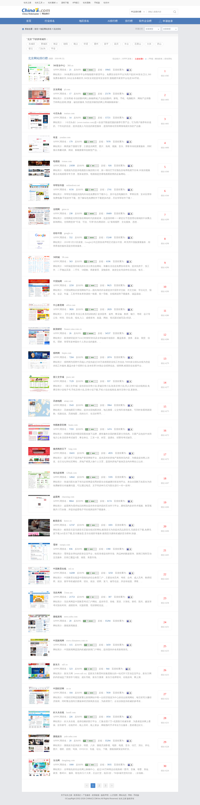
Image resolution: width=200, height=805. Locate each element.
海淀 (55, 44)
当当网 (56, 760)
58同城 (56, 257)
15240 (109, 237)
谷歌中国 (57, 233)
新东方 (56, 664)
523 (70, 669)
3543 (71, 405)
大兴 (149, 44)
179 (70, 141)
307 (110, 597)
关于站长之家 (66, 795)
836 (70, 549)
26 (70, 333)
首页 (28, 21)
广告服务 (86, 795)
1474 (109, 429)
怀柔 (86, 44)
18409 (109, 213)
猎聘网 (56, 353)
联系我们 (77, 795)
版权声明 (104, 795)
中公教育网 (58, 305)
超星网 (56, 497)
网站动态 (123, 795)
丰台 (126, 44)
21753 (72, 597)
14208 (72, 573)
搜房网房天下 (59, 449)
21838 (72, 165)
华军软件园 (58, 185)
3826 (71, 309)
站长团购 (86, 3)
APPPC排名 (127, 59)
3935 (109, 764)
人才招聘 (114, 795)
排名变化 (168, 59)
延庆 (116, 44)
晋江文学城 (58, 377)
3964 (109, 405)
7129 (71, 381)
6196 (108, 261)
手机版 (136, 795)
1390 (108, 549)
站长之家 (27, 3)
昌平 (106, 44)
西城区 (44, 44)
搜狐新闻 (57, 616)
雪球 (55, 545)
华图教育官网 (59, 425)
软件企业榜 (145, 21)
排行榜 (129, 21)
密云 (31, 48)
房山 (159, 44)
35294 (107, 621)
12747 (72, 525)
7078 (108, 141)
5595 (110, 477)
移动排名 (158, 59)
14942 (72, 477)
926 (110, 165)
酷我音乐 (57, 521)
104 (70, 693)
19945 (107, 70)
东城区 (32, 44)
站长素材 (52, 3)
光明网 (56, 209)
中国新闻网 (58, 640)
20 (70, 621)
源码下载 (65, 3)
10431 (72, 453)
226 (70, 717)
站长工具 (38, 3)
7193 (71, 429)
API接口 (75, 3)
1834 (108, 717)
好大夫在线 (58, 712)
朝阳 (65, 44)
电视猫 (56, 161)
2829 (109, 309)
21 (70, 70)
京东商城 (57, 89)
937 (108, 381)
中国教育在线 (59, 569)
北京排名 (57, 29)
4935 (110, 453)
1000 (71, 764)
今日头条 (57, 113)
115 (70, 645)
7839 (108, 693)
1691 (110, 525)
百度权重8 (139, 59)
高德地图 (57, 401)
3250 (110, 573)
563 (70, 261)
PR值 (151, 59)
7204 (71, 357)
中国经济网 (58, 688)
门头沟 (42, 48)
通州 (96, 44)
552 (70, 237)
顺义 (76, 44)
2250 (71, 285)
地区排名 (84, 21)
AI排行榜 (113, 21)
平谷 (53, 48)
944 (107, 669)
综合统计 (116, 59)
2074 (109, 357)
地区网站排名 (45, 29)
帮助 (130, 795)
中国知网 (57, 281)
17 (70, 94)
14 (70, 118)
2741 (109, 189)
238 (70, 213)
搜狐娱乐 (57, 736)
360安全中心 (59, 65)
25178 (107, 94)
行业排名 (50, 21)
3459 (108, 645)
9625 (109, 285)
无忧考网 (57, 593)
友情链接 (95, 795)
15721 (107, 118)
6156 (71, 189)
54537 (107, 333)
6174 (109, 501)
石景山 (138, 44)
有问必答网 (58, 473)
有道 (55, 137)
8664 (71, 501)
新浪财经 (57, 329)
